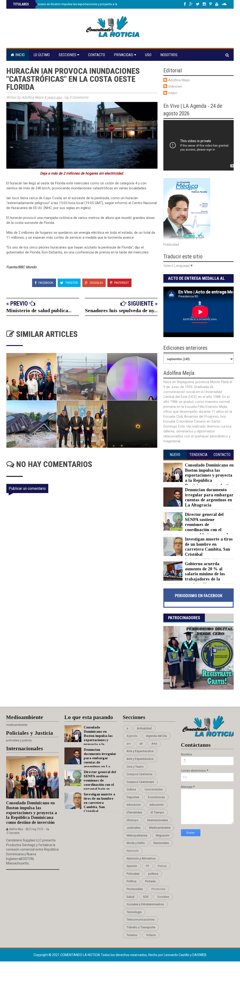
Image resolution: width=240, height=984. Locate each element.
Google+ (96, 282)
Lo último (42, 55)
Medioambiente (159, 827)
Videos (151, 935)
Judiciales (133, 827)
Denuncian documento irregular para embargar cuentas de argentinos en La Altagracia (209, 497)
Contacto (96, 55)
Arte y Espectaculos (140, 751)
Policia (162, 866)
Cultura (131, 789)
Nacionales (161, 843)
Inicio (19, 55)
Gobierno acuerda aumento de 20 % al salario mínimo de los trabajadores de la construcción (205, 573)
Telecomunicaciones (140, 919)
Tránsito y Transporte (141, 927)
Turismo (132, 935)
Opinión (132, 866)
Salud (130, 896)
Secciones (68, 55)
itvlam (172, 93)
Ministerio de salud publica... (38, 310)
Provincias (158, 889)
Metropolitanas (137, 835)
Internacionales (157, 820)
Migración (162, 835)
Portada (150, 881)
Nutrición (133, 850)
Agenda (132, 736)
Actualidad (144, 728)
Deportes (133, 797)
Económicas (156, 797)
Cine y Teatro (135, 766)
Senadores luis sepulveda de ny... (121, 310)
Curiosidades (154, 789)
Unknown (175, 86)
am (129, 743)
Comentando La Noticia (80, 955)
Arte (154, 743)
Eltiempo (133, 820)
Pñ (147, 866)
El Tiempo (157, 812)
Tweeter (71, 282)
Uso (148, 55)
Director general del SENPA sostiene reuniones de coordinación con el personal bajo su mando (207, 524)
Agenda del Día (156, 736)
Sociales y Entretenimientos (145, 904)
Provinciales (135, 889)
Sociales (163, 896)
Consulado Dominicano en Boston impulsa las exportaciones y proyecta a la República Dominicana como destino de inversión (98, 4)
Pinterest (121, 282)
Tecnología (134, 912)
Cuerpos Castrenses (140, 782)
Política (131, 881)
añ (141, 743)
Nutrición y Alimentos (141, 858)
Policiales (133, 873)
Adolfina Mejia (179, 80)
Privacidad (124, 55)
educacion (134, 804)
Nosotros (168, 55)
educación (157, 804)
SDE (146, 896)
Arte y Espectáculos (140, 759)
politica (153, 873)
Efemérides (134, 812)
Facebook (45, 282)
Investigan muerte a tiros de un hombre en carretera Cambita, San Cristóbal (209, 547)
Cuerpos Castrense (139, 774)
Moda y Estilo (136, 843)
